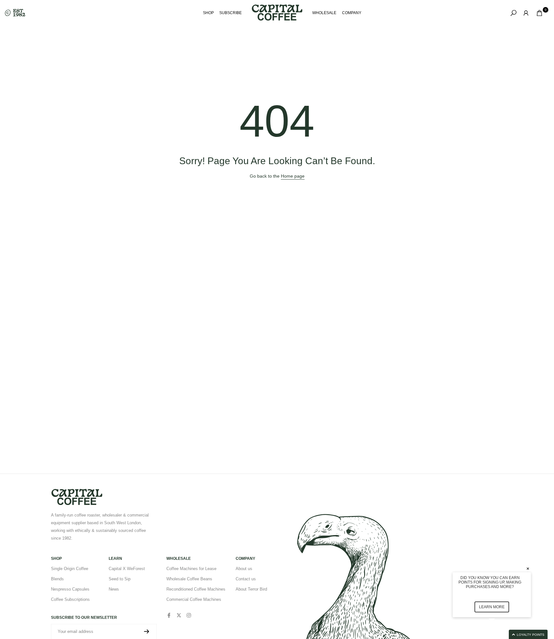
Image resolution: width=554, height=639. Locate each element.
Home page (293, 176)
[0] (539, 13)
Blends (57, 578)
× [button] (527, 568)
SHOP (208, 13)
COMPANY (351, 13)
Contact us (246, 578)
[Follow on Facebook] (169, 615)
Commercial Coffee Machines (193, 599)
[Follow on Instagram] (188, 615)
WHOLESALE (324, 13)
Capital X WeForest (127, 568)
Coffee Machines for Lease (191, 568)
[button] (499, 634)
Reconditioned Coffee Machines (195, 589)
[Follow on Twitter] (178, 615)
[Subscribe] (146, 631)
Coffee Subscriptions (70, 599)
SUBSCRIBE (230, 13)
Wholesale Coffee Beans (189, 578)
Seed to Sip (119, 578)
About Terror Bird (251, 589)
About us (244, 568)
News (114, 589)
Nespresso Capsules (70, 589)
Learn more (492, 607)
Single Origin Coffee (69, 568)
